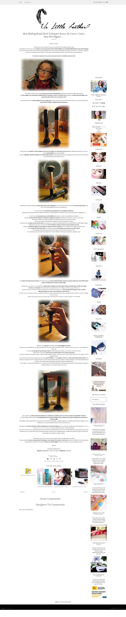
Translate (98, 132)
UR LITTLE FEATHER (8, 608)
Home (20, 2)
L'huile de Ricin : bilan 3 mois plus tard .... (99, 484)
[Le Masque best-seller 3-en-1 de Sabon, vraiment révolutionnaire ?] (79, 477)
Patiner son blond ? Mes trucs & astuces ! (99, 426)
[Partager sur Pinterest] (60, 458)
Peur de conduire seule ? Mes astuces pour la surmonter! (98, 575)
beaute (53, 461)
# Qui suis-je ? (27, 2)
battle (49, 461)
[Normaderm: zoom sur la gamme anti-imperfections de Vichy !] (45, 477)
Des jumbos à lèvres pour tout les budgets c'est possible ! (98, 543)
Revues (61, 461)
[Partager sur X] (54, 458)
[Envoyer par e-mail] (47, 458)
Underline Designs (120, 608)
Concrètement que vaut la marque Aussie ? (98, 455)
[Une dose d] (28, 471)
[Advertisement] (99, 53)
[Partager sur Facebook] (57, 458)
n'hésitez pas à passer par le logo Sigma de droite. (70, 442)
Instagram (56, 450)
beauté (57, 461)
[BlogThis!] (51, 458)
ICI (77, 50)
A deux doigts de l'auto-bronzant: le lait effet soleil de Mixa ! (99, 513)
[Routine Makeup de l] (62, 477)
